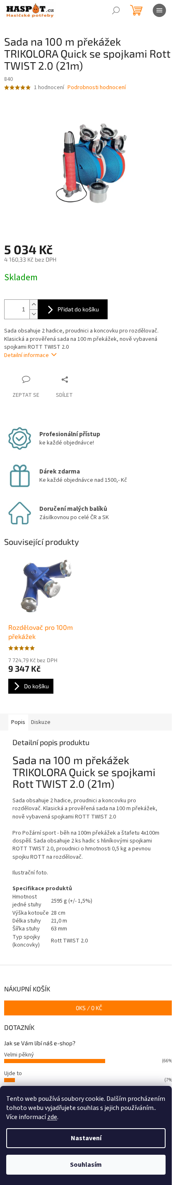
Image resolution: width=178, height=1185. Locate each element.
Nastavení (86, 1138)
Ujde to (13, 1073)
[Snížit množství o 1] (33, 314)
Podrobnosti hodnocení (96, 88)
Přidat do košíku (78, 309)
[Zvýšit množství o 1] (33, 304)
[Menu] (159, 10)
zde (52, 1117)
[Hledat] (116, 10)
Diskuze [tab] (41, 722)
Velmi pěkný (19, 1055)
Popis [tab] (18, 722)
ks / (89, 1007)
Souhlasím (86, 1164)
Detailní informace (26, 355)
